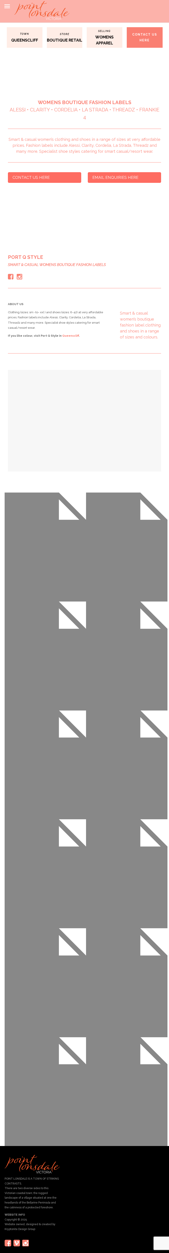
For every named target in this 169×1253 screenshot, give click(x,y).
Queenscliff (70, 335)
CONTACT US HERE (144, 37)
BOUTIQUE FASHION (86, 102)
